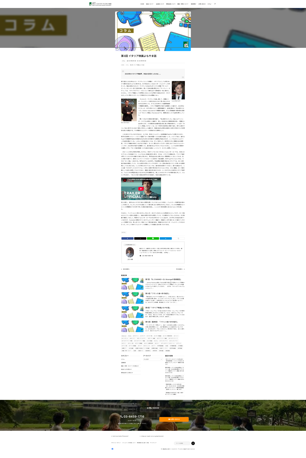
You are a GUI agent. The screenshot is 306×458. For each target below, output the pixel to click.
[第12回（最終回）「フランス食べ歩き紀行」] (132, 326)
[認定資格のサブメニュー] (196, 3)
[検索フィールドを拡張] (215, 4)
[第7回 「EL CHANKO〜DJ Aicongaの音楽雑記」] (132, 284)
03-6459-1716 (134, 416)
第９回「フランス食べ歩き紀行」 (157, 293)
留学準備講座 (173, 348)
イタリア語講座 (158, 335)
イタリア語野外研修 (168, 335)
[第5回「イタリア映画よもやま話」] (132, 312)
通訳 (135, 350)
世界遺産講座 (160, 345)
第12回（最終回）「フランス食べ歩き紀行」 (161, 322)
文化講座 (131, 348)
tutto (130, 335)
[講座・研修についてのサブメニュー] (188, 3)
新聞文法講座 (155, 348)
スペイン (124, 343)
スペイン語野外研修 (149, 343)
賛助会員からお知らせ (127, 372)
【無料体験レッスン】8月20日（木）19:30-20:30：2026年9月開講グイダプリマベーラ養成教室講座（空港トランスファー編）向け (174, 387)
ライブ (140, 345)
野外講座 (161, 350)
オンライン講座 (152, 338)
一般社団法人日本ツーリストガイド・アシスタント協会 (174, 449)
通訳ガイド (141, 350)
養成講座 (168, 350)
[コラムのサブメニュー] (211, 3)
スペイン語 (131, 343)
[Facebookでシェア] (127, 238)
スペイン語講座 (139, 343)
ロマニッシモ (147, 345)
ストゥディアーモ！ (174, 340)
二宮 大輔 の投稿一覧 (147, 255)
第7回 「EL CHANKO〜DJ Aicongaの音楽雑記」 (163, 279)
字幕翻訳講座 (173, 345)
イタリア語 (150, 335)
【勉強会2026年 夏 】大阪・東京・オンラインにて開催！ (174, 393)
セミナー (157, 343)
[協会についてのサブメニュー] (153, 3)
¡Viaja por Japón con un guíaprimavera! (152, 436)
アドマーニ (136, 335)
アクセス (144, 423)
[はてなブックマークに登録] (166, 238)
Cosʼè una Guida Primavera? (120, 436)
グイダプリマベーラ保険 (127, 340)
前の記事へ (126, 269)
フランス (179, 343)
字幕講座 (181, 345)
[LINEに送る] (153, 238)
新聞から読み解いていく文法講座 (142, 348)
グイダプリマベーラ (174, 338)
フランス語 (125, 345)
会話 (167, 345)
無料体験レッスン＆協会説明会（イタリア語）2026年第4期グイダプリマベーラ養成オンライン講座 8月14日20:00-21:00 (174, 378)
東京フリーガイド (164, 348)
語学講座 (180, 348)
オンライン (133, 338)
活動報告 (123, 362)
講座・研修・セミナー (127, 350)
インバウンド (125, 338)
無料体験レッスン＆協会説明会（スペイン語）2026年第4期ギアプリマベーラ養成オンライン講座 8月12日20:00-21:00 (174, 370)
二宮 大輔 (130, 259)
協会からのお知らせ (126, 369)
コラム (123, 60)
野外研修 (155, 350)
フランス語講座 (133, 345)
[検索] (193, 443)
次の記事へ (179, 269)
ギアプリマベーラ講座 (162, 338)
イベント (176, 335)
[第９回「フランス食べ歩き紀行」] (132, 298)
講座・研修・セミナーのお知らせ (130, 366)
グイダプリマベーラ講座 (140, 340)
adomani (124, 335)
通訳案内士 (148, 350)
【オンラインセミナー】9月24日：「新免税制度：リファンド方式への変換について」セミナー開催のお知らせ (174, 361)
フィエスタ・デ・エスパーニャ (168, 343)
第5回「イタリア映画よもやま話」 (158, 308)
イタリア (143, 335)
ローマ (154, 345)
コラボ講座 (150, 340)
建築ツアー (125, 348)
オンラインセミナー (142, 338)
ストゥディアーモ (164, 340)
